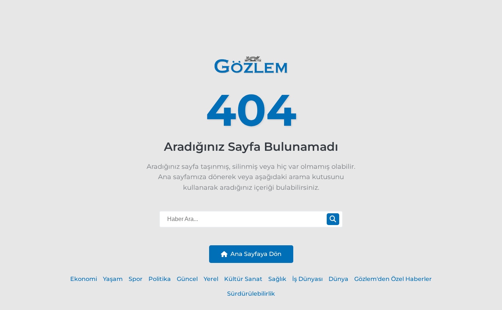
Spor (136, 278)
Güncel (187, 278)
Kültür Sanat (243, 278)
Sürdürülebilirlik (251, 293)
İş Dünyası (307, 278)
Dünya (338, 278)
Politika (159, 278)
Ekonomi (83, 278)
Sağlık (277, 278)
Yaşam (113, 278)
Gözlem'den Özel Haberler (393, 278)
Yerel (211, 278)
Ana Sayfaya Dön (256, 253)
